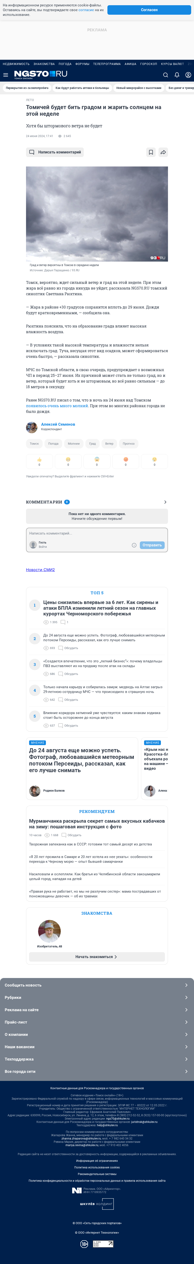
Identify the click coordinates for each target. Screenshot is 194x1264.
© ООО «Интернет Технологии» (97, 1232)
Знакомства (44, 64)
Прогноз (129, 443)
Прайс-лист (16, 1022)
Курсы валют (172, 64)
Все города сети (20, 1071)
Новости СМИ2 (40, 569)
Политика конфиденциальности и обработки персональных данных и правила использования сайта (97, 1180)
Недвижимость (16, 64)
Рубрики (13, 997)
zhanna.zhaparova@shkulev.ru (81, 1138)
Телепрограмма (107, 64)
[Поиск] (165, 75)
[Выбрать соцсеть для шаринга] (163, 152)
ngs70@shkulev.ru (118, 1118)
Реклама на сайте (22, 1009)
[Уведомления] (177, 75)
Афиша (131, 64)
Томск (34, 443)
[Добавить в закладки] (151, 152)
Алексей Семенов (58, 424)
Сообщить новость (23, 985)
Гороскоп (148, 64)
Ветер (109, 443)
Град (92, 443)
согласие (86, 10)
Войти (43, 547)
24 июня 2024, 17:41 (39, 136)
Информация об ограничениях (97, 1161)
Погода (65, 64)
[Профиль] (188, 75)
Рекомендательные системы (97, 1174)
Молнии (74, 443)
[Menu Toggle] (5, 75)
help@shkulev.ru (107, 1125)
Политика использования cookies (97, 1167)
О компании (16, 1034)
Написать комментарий (59, 152)
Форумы (82, 64)
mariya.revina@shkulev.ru (82, 1145)
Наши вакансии (20, 1046)
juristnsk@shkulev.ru (144, 1122)
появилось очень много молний (57, 405)
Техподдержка (19, 1059)
